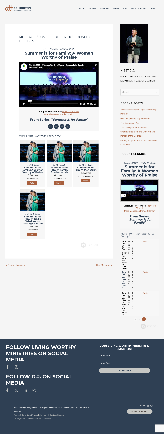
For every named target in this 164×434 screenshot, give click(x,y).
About (81, 8)
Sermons (92, 8)
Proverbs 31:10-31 (70, 111)
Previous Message (15, 265)
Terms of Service (33, 418)
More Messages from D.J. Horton (59, 114)
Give (153, 8)
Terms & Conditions (22, 415)
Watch (32, 183)
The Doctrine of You (129, 123)
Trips (125, 8)
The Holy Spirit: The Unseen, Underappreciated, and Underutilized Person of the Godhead (137, 131)
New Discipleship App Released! (135, 118)
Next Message (104, 265)
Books (116, 8)
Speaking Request (139, 8)
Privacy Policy (19, 418)
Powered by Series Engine (89, 245)
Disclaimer (46, 418)
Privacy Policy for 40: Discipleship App (48, 415)
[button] (7, 367)
